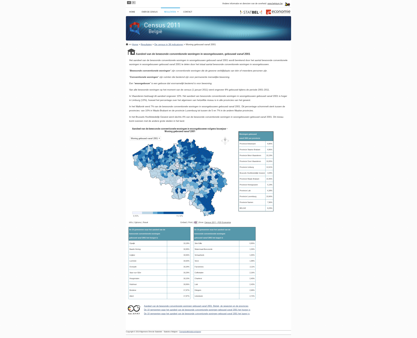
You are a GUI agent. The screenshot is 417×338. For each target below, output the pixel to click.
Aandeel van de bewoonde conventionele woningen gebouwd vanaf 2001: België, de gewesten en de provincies (196, 306)
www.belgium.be (275, 3)
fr (133, 2)
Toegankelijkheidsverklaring (190, 332)
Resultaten (170, 11)
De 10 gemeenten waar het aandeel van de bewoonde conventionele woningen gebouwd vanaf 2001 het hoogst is (197, 310)
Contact (187, 11)
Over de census (150, 11)
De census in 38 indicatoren (168, 44)
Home (132, 11)
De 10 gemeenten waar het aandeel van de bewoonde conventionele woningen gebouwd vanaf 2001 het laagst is (197, 313)
